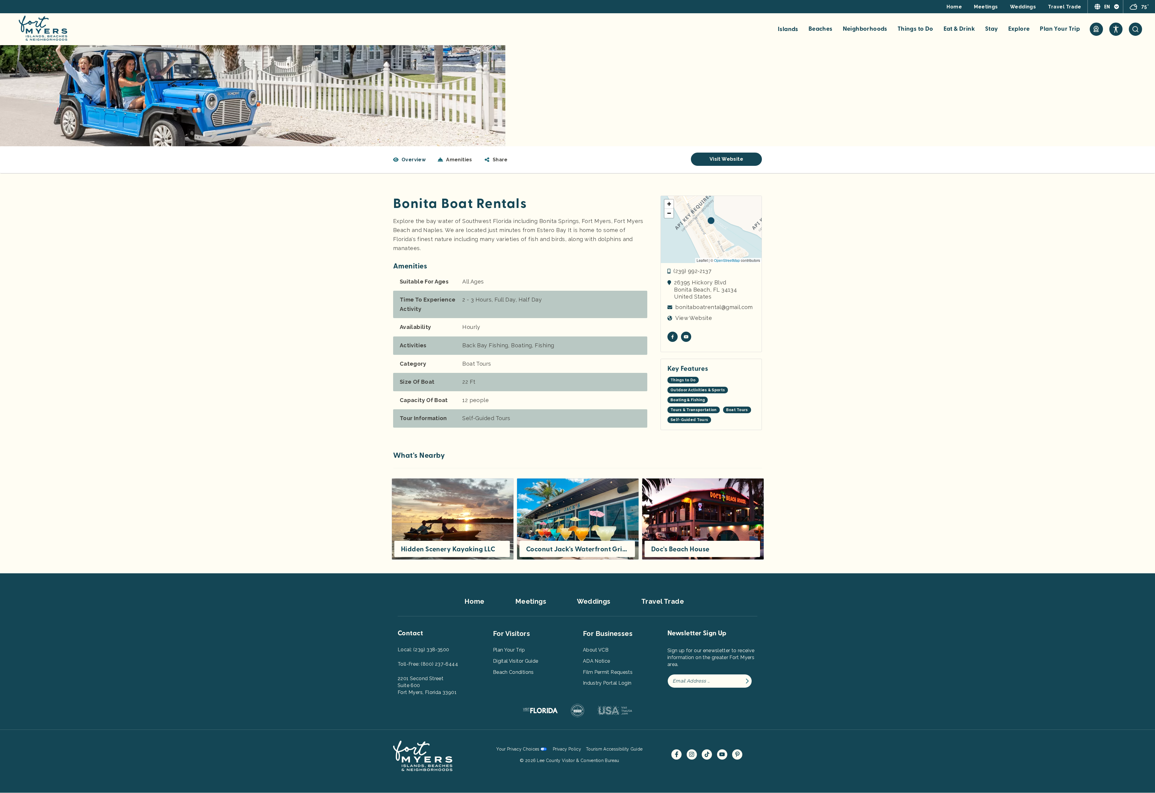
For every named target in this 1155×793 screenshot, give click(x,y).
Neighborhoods (865, 29)
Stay (991, 29)
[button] (496, 160)
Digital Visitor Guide (515, 661)
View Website (693, 318)
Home (954, 7)
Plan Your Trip (1060, 29)
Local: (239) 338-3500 (423, 649)
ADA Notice (596, 661)
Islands (788, 29)
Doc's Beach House (680, 549)
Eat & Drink (959, 29)
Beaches (820, 29)
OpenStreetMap (727, 260)
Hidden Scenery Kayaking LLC (448, 549)
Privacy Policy (567, 749)
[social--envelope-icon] (672, 337)
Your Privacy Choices (517, 749)
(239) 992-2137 (692, 271)
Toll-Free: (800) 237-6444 (428, 664)
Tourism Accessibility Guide (614, 749)
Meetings (986, 7)
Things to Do (915, 29)
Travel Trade (1064, 7)
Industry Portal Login (607, 683)
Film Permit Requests (608, 672)
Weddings (1023, 7)
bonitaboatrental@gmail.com (714, 307)
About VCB (595, 650)
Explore (1019, 29)
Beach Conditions (513, 672)
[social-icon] (1096, 29)
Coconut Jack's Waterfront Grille (577, 549)
